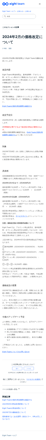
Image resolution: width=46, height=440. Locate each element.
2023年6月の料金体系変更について (15, 404)
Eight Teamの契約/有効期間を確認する (17, 106)
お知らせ (20, 11)
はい (17, 368)
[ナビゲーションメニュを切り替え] (40, 4)
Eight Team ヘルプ (8, 11)
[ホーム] (13, 4)
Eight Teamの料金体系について (14, 408)
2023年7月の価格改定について (14, 412)
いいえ (29, 368)
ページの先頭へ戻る (10, 389)
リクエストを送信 (33, 379)
